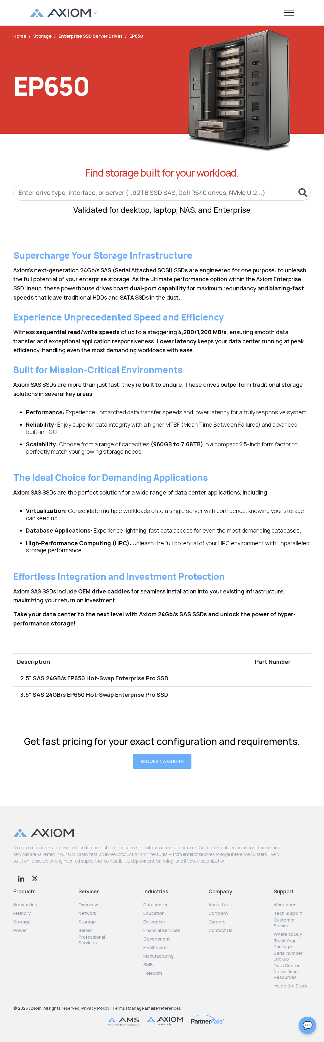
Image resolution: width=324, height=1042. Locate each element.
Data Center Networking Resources (287, 971)
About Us (218, 905)
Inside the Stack (291, 986)
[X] (35, 878)
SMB (148, 965)
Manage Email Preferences (154, 1008)
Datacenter (155, 905)
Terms (118, 1008)
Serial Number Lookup (288, 956)
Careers (217, 922)
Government (156, 939)
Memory (22, 913)
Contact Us (221, 930)
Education (154, 913)
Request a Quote (162, 761)
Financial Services (161, 930)
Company (218, 913)
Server (85, 930)
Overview (88, 905)
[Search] (303, 193)
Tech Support (288, 913)
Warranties (285, 905)
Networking (25, 905)
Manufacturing (158, 956)
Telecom (152, 973)
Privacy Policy (95, 1008)
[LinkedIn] (21, 878)
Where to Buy (288, 934)
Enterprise (154, 922)
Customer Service (284, 923)
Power (20, 930)
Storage (22, 922)
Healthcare (155, 947)
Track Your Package (285, 943)
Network (87, 913)
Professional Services (91, 940)
